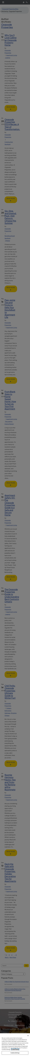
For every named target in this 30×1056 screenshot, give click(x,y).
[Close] (28, 1035)
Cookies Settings (15, 1052)
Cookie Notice (15, 1049)
